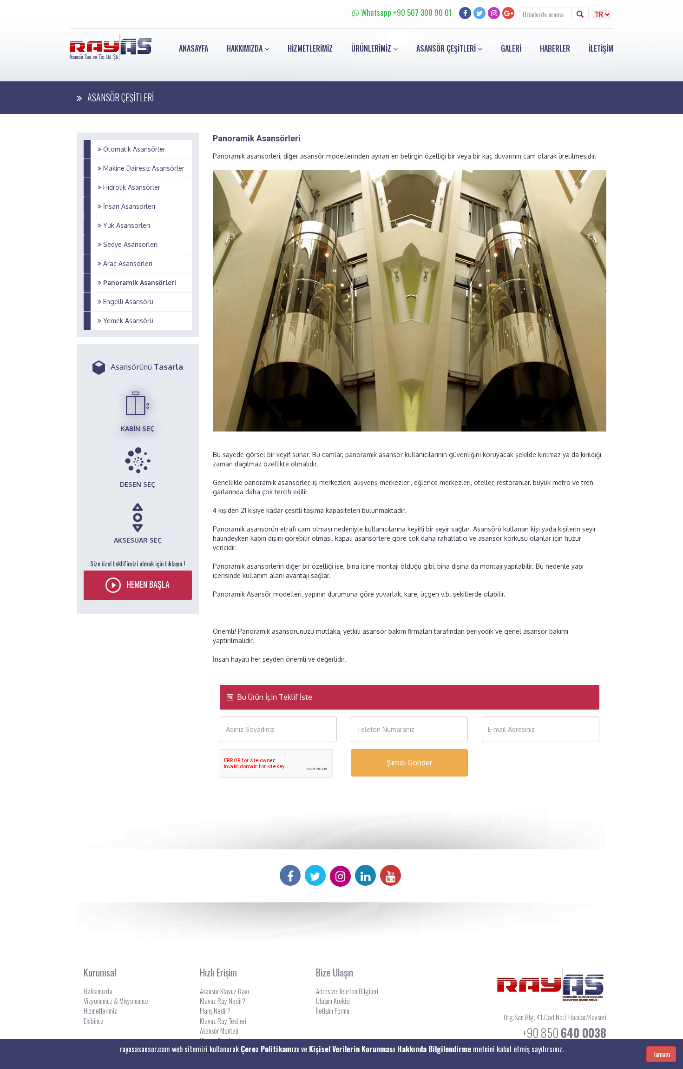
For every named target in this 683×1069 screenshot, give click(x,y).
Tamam (661, 1054)
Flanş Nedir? (215, 1010)
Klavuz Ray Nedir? (222, 1001)
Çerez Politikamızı (270, 1049)
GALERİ (511, 48)
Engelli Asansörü (127, 301)
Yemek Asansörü (127, 321)
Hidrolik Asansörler (130, 187)
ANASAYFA (193, 48)
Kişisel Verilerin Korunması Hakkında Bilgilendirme (390, 1049)
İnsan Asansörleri (128, 206)
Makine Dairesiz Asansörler (142, 168)
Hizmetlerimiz (100, 1010)
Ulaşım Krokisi (333, 1001)
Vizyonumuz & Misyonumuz (116, 1001)
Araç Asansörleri (126, 263)
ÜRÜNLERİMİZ (372, 48)
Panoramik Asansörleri (138, 282)
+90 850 (564, 1032)
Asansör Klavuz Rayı (224, 991)
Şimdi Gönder (409, 762)
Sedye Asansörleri (129, 244)
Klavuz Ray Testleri (223, 1021)
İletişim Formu (332, 1010)
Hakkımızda (98, 991)
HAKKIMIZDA (245, 48)
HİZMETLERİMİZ (310, 48)
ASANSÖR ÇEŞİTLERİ (447, 48)
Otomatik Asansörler (133, 149)
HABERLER (555, 48)
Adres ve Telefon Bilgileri (347, 991)
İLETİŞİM (601, 48)
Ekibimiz (94, 1021)
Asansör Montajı (219, 1030)
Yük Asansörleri (125, 225)
